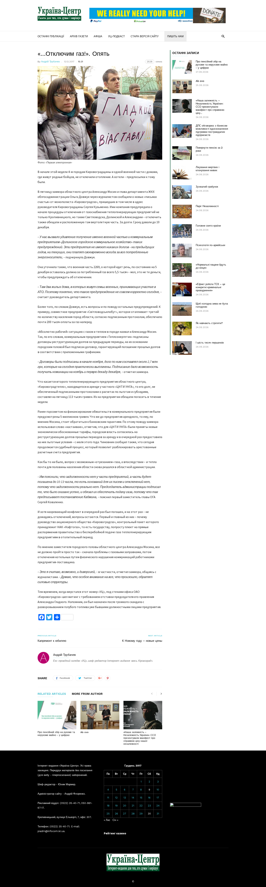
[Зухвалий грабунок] (182, 192)
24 (157, 805)
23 (149, 805)
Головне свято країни (208, 225)
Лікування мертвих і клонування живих (207, 169)
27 (124, 813)
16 (149, 797)
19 (116, 805)
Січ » (115, 820)
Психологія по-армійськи (210, 245)
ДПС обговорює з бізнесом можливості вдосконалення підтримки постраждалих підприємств (212, 130)
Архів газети (79, 36)
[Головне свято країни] (182, 231)
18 (108, 805)
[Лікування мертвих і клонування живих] (182, 172)
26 (116, 813)
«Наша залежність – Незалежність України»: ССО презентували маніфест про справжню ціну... (210, 106)
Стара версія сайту (145, 36)
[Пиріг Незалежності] (182, 211)
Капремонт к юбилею (52, 641)
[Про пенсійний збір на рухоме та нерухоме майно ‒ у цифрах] (57, 715)
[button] (223, 36)
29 (141, 813)
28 (133, 813)
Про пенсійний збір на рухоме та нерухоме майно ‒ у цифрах (56, 734)
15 (141, 797)
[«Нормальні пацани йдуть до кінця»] (182, 270)
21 (133, 805)
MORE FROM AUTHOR (87, 694)
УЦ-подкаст (116, 36)
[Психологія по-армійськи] (182, 250)
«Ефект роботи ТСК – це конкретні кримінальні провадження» (210, 287)
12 (116, 797)
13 (124, 797)
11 (108, 797)
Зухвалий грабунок (207, 186)
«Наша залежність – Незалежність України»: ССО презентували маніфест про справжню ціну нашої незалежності (139, 738)
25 (108, 813)
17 (158, 797)
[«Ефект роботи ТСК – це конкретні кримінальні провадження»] (182, 289)
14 (133, 797)
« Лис (107, 820)
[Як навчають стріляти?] (182, 328)
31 (158, 813)
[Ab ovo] (99, 715)
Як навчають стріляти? (209, 323)
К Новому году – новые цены (142, 641)
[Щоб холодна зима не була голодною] (182, 309)
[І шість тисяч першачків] (182, 348)
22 (141, 805)
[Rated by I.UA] (185, 805)
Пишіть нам (175, 36)
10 (158, 789)
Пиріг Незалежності (207, 206)
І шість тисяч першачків (210, 342)
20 (124, 805)
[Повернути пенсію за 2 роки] (182, 153)
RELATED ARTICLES (52, 694)
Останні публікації (51, 36)
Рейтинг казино (115, 833)
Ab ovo (84, 732)
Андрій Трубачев (50, 61)
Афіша (98, 36)
